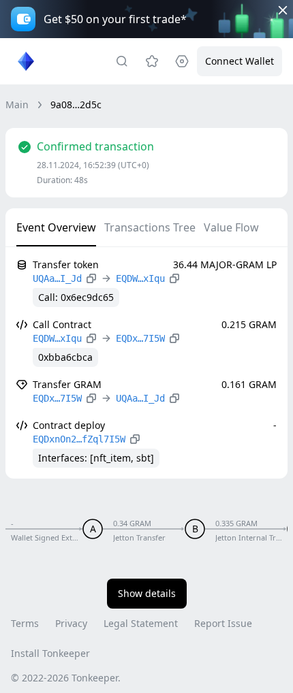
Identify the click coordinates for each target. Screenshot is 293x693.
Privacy (71, 623)
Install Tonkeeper (50, 653)
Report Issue (223, 623)
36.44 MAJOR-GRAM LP (225, 264)
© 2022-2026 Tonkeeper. (66, 677)
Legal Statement (141, 623)
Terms (25, 623)
